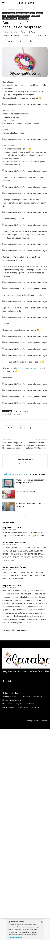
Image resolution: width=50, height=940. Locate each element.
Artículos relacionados (14, 474)
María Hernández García (14, 543)
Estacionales (6, 18)
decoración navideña (21, 411)
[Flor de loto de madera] (8, 494)
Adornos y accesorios (15, 9)
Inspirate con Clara (11, 527)
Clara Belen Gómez (12, 36)
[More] (30, 41)
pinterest (28, 368)
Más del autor (37, 474)
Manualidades (35, 16)
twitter (35, 368)
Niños (20, 18)
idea (4, 16)
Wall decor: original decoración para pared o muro (22, 696)
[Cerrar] (42, 922)
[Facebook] (3, 681)
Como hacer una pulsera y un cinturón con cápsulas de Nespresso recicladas (13, 445)
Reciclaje (26, 18)
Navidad (14, 18)
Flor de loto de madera (26, 491)
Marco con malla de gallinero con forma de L (20, 704)
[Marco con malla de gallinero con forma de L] (8, 506)
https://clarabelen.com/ (25, 463)
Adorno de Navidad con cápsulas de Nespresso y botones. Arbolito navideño (37, 445)
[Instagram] (9, 681)
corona (32, 13)
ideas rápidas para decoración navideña (18, 16)
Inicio (4, 9)
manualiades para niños (12, 414)
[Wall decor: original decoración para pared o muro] (8, 483)
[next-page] (26, 515)
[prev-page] (22, 515)
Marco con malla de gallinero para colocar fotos (21, 707)
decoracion (39, 13)
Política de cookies (15, 937)
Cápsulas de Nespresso (22, 13)
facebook (19, 368)
